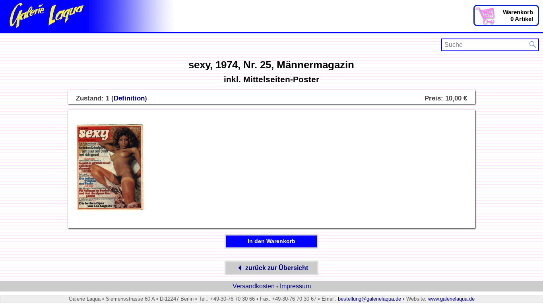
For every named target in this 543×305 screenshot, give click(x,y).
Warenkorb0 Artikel (518, 15)
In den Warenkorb (271, 241)
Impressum (295, 286)
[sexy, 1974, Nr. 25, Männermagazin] (110, 209)
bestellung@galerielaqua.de (369, 299)
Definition (129, 98)
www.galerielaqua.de (451, 299)
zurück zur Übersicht (276, 267)
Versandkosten (254, 286)
